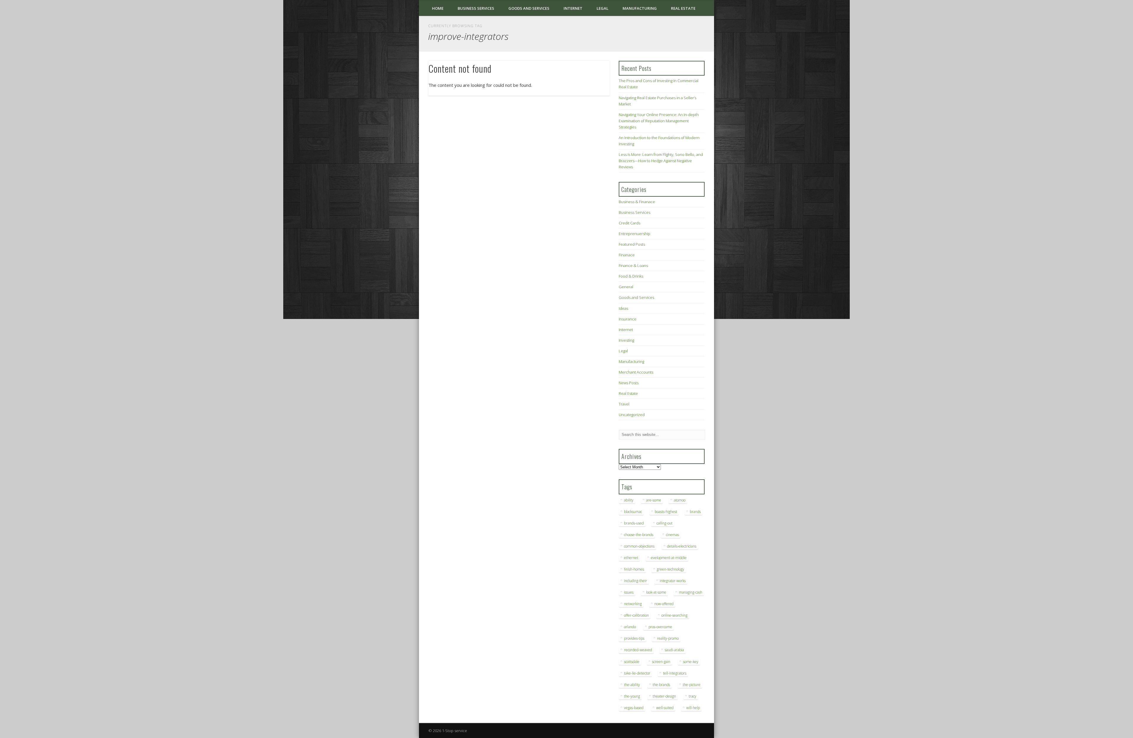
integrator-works (673, 580)
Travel (624, 404)
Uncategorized (632, 414)
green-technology (670, 569)
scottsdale (631, 661)
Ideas (623, 308)
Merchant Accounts (636, 372)
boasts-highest (666, 511)
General (626, 286)
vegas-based (634, 707)
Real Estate (683, 8)
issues (628, 592)
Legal (602, 8)
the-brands (661, 684)
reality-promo (668, 638)
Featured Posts (632, 244)
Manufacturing (640, 8)
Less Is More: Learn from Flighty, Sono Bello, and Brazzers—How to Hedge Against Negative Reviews (661, 161)
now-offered (664, 603)
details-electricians (681, 546)
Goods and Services (528, 8)
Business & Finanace (637, 201)
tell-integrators (674, 673)
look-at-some (656, 592)
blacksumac (633, 511)
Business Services (476, 8)
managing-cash (690, 592)
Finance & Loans (633, 265)
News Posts (628, 382)
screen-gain (661, 661)
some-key (690, 661)
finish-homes (634, 569)
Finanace (627, 255)
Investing (626, 340)
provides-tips (634, 638)
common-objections (639, 546)
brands (695, 511)
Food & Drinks (631, 276)
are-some (653, 500)
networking (633, 603)
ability (628, 500)
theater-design (664, 696)
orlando (630, 626)
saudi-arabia (674, 649)
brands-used (634, 523)
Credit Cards (629, 223)
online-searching (674, 615)
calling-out (664, 523)
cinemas (672, 534)
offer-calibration (636, 615)
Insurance (627, 319)
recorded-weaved (638, 649)
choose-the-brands (638, 534)
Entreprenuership (634, 233)
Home (437, 8)
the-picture (691, 684)
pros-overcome (660, 626)
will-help (693, 707)
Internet (573, 8)
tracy (692, 696)
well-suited (665, 707)
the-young (632, 696)
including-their (635, 580)
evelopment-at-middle (669, 557)
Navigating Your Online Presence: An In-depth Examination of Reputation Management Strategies (659, 121)
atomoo (679, 500)
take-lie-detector (637, 673)
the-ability (632, 684)
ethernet (631, 557)
